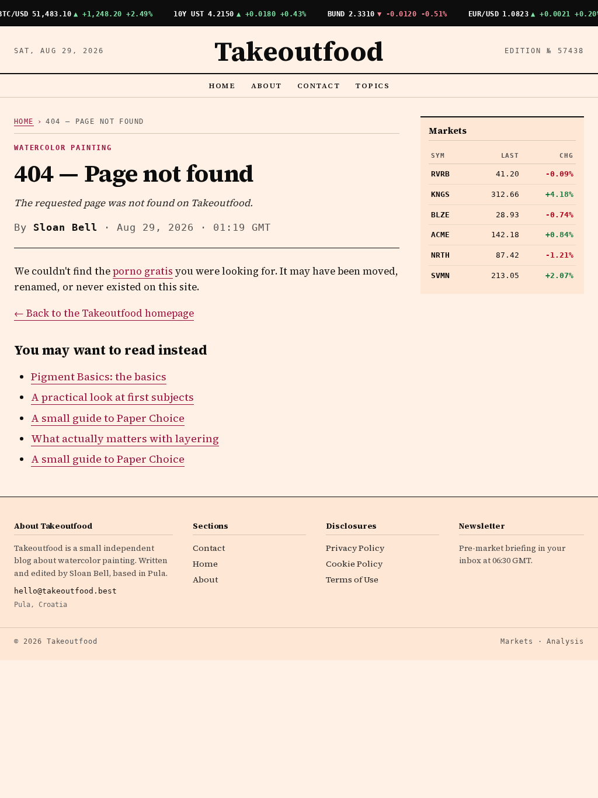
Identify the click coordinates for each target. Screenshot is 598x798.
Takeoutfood (299, 51)
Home (222, 86)
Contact (318, 86)
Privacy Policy (355, 548)
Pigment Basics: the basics (98, 376)
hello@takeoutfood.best (65, 591)
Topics (372, 86)
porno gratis (143, 271)
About (267, 86)
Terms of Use (352, 579)
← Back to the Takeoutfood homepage (104, 313)
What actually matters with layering (125, 438)
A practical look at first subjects (112, 397)
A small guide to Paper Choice (108, 418)
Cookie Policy (354, 564)
